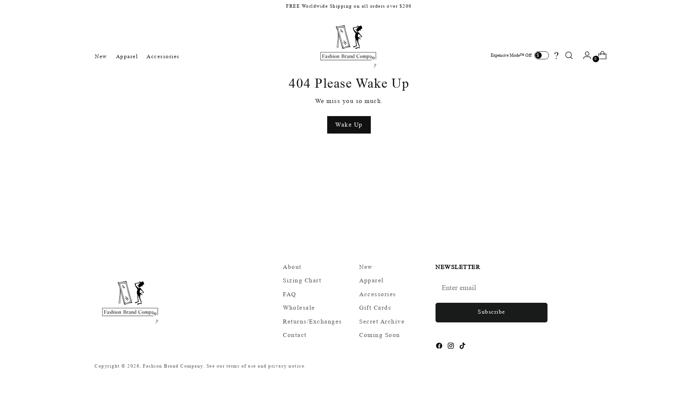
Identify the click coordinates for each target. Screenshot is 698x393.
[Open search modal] (569, 55)
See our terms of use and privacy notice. (256, 366)
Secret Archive (382, 321)
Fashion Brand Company (173, 366)
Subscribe (491, 311)
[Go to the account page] (584, 55)
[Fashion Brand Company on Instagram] (451, 347)
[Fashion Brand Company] (349, 45)
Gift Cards (375, 307)
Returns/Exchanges (312, 321)
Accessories (377, 294)
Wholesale (299, 307)
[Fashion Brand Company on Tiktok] (463, 347)
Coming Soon (379, 335)
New (366, 266)
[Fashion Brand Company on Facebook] (440, 347)
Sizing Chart (302, 280)
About (292, 266)
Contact (295, 335)
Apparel (371, 280)
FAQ (289, 294)
